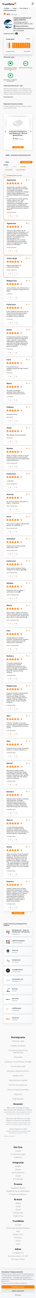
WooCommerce (18, 1173)
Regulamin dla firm (18, 1188)
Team (18, 1244)
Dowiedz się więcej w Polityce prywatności (14, 1283)
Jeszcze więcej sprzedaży (18, 1090)
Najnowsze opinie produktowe (21, 155)
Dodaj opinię (26, 162)
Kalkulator (18, 1157)
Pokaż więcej (18, 913)
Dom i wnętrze (24, 8)
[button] (13, 14)
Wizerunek (18, 1057)
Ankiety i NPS (18, 1076)
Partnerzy (18, 1238)
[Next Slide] (30, 131)
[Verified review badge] (27, 180)
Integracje (18, 1094)
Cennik (18, 1151)
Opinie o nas (18, 1234)
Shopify (18, 1166)
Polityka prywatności (18, 1194)
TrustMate (6, 8)
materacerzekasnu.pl (22, 26)
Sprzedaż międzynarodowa (18, 1071)
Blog (18, 1231)
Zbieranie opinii (18, 1041)
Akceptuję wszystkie (18, 1287)
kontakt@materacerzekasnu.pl (25, 28)
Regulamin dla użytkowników (18, 1191)
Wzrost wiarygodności (18, 1085)
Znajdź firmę (18, 1216)
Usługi (18, 1206)
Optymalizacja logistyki (18, 1080)
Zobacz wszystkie (9, 1136)
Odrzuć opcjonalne (18, 1291)
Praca (18, 1241)
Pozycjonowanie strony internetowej (18, 1051)
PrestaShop (18, 1179)
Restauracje (18, 1213)
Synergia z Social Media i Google (18, 1062)
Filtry (7, 162)
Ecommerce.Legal (18, 1154)
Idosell (18, 1176)
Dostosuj (18, 1295)
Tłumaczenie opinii (18, 1066)
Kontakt (18, 1225)
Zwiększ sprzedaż (18, 1046)
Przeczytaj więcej (8, 97)
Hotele (18, 1210)
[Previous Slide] (5, 131)
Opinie (8, 155)
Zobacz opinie (18, 147)
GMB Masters (18, 1099)
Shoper (18, 1169)
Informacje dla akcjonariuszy (18, 1228)
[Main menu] (33, 4)
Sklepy (14, 8)
